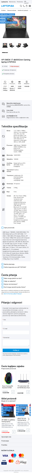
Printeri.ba (20, 2)
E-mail (5, 328)
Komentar (5, 337)
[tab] (16, 228)
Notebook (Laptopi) (23, 10)
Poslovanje (5, 441)
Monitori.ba (12, 2)
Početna (3, 10)
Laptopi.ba (4, 2)
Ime (4, 320)
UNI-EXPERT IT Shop (26, 3)
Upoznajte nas (6, 437)
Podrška (4, 445)
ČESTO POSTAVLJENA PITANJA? (13, 294)
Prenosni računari (11, 10)
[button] (28, 383)
